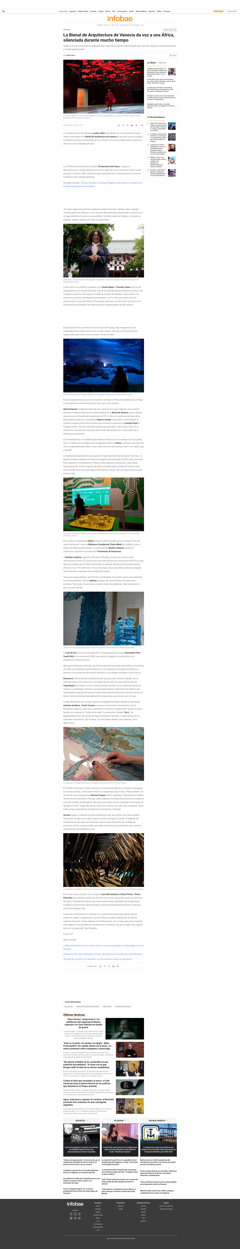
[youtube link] (71, 1218)
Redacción (121, 1206)
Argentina (72, 11)
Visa (142, 25)
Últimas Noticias (141, 11)
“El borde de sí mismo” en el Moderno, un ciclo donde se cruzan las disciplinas (97, 959)
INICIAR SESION (232, 11)
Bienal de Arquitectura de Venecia (88, 1006)
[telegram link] (75, 1218)
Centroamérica (122, 11)
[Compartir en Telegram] (136, 125)
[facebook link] (71, 1213)
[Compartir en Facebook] (123, 125)
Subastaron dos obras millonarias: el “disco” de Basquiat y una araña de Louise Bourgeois (102, 954)
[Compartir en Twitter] (127, 125)
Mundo (131, 11)
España (100, 11)
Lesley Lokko (107, 1006)
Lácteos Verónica (125, 25)
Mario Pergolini (135, 25)
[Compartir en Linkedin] (132, 125)
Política (159, 11)
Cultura (66, 30)
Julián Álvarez (114, 25)
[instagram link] (79, 1213)
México (107, 11)
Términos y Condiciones (166, 1206)
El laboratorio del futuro (123, 1006)
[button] (3, 11)
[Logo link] (120, 18)
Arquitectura (69, 1006)
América (98, 1206)
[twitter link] (75, 1213)
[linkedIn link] (79, 1218)
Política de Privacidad (166, 1209)
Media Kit (143, 1221)
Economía (167, 11)
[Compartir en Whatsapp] (119, 125)
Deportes (152, 11)
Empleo (121, 1209)
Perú (113, 11)
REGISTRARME (218, 11)
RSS (98, 1230)
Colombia (93, 11)
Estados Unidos (83, 11)
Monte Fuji (106, 25)
